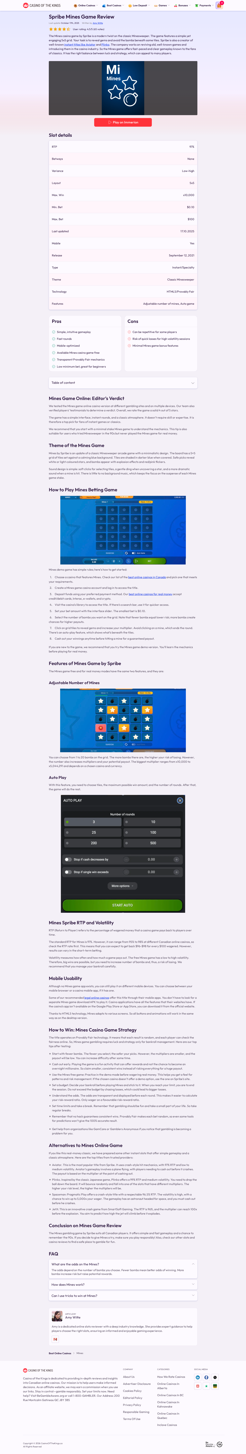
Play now (207, 1449)
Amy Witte (98, 23)
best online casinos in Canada (147, 577)
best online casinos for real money (150, 594)
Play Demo (175, 88)
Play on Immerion (125, 122)
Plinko (105, 44)
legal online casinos (96, 997)
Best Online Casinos (60, 1353)
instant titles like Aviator (79, 44)
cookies (31, 1438)
